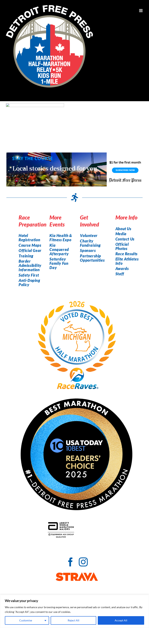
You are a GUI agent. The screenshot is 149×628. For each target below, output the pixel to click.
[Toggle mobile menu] (141, 11)
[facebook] (70, 561)
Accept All (121, 620)
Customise (25, 620)
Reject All (73, 620)
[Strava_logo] (76, 574)
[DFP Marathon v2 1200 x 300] (74, 154)
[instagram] (83, 561)
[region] (74, 611)
